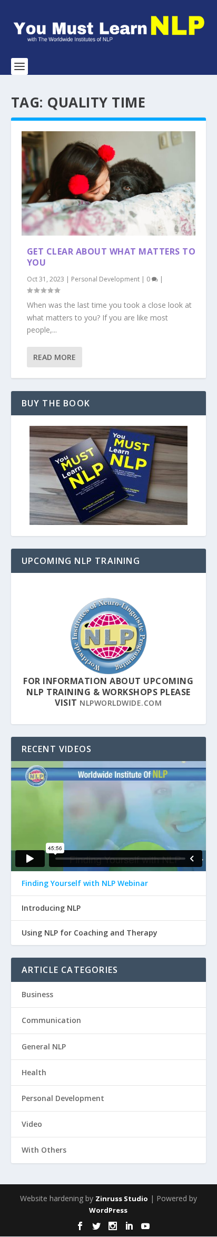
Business (37, 994)
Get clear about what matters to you (111, 257)
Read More (54, 357)
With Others (44, 1150)
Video (32, 1124)
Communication (51, 1020)
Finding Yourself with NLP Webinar (85, 883)
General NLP (44, 1046)
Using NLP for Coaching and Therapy (89, 933)
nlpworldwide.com (121, 703)
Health (34, 1072)
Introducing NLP (51, 908)
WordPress (108, 1210)
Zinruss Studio (121, 1198)
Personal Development (105, 279)
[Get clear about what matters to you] (109, 183)
